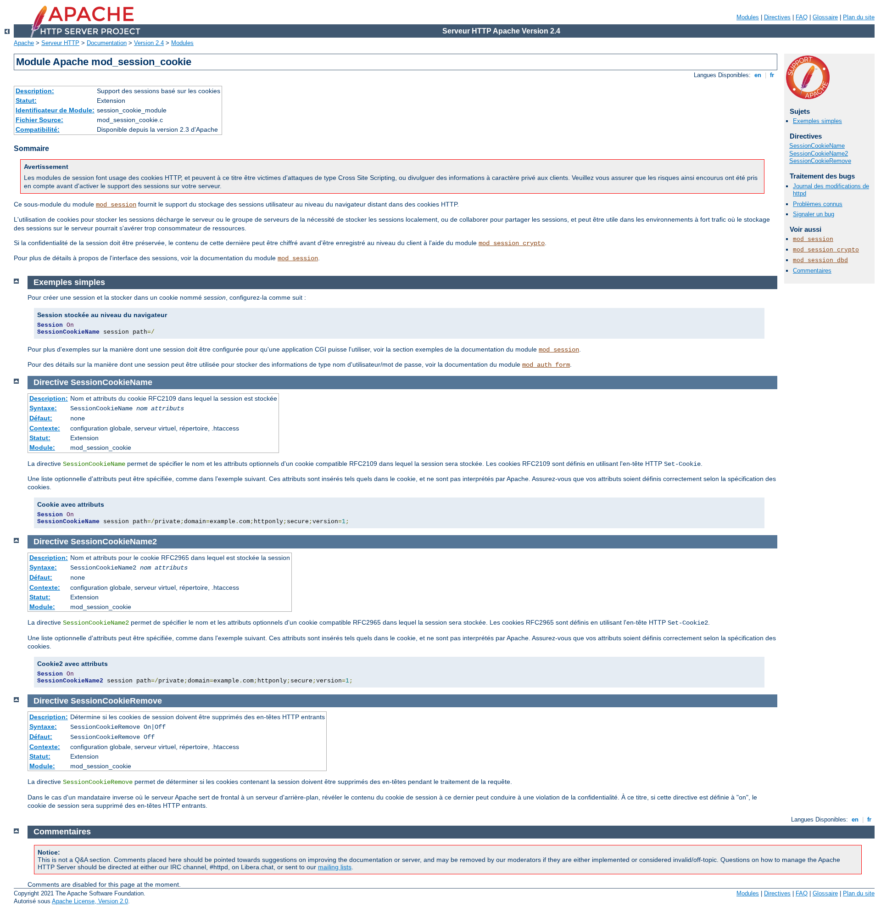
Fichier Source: (39, 119)
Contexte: (44, 428)
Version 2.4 (149, 42)
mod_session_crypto (512, 243)
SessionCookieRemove (820, 160)
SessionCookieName (817, 145)
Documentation (107, 42)
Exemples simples (817, 120)
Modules (747, 17)
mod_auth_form (546, 365)
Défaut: (40, 418)
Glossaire (825, 17)
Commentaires (812, 270)
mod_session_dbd (820, 260)
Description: (35, 91)
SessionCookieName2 (818, 153)
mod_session (116, 204)
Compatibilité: (38, 129)
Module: (42, 447)
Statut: (26, 100)
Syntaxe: (43, 408)
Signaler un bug (813, 214)
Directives (777, 17)
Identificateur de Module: (55, 110)
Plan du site (859, 17)
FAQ (802, 17)
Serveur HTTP (60, 42)
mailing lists (334, 867)
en (758, 75)
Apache (24, 42)
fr (772, 75)
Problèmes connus (817, 204)
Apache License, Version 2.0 (90, 901)
